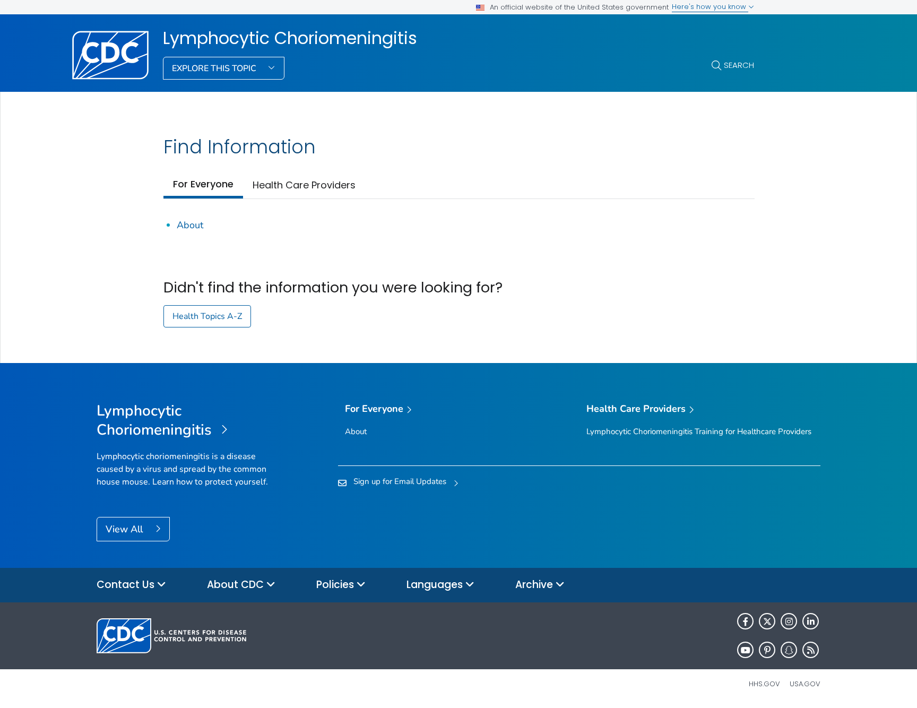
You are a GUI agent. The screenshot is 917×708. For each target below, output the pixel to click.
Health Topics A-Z (207, 316)
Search (739, 65)
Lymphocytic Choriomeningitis (290, 38)
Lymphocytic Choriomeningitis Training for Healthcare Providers (698, 431)
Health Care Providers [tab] (304, 185)
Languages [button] (435, 584)
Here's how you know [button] (710, 7)
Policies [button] (336, 584)
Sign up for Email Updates (399, 481)
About (190, 225)
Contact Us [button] (127, 584)
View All (125, 529)
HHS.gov (764, 684)
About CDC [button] (236, 584)
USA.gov (805, 684)
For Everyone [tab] (203, 184)
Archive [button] (535, 584)
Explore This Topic (215, 68)
